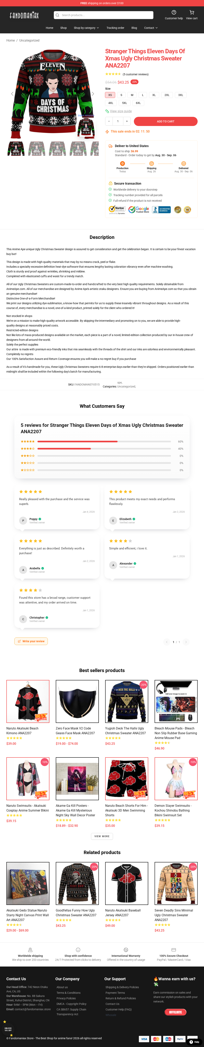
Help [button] (196, 1042)
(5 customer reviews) (136, 74)
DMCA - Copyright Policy (71, 1003)
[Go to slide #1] (16, 148)
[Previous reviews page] (166, 642)
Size (108, 88)
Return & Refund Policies (121, 998)
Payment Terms (115, 992)
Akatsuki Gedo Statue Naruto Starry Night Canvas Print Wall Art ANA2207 (27, 915)
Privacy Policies (66, 998)
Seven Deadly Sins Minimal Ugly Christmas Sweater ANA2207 (174, 915)
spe (119, 382)
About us (62, 987)
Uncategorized (29, 40)
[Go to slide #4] (78, 148)
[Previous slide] (12, 94)
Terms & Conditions (68, 992)
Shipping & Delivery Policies (122, 987)
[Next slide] (92, 94)
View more (102, 836)
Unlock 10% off (8, 1029)
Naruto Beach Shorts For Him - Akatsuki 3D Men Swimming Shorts (126, 810)
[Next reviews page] (186, 642)
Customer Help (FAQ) (119, 1009)
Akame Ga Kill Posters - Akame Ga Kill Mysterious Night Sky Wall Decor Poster (75, 810)
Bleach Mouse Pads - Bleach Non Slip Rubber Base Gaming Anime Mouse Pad (176, 733)
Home (10, 40)
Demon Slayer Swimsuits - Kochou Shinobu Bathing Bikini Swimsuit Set (173, 810)
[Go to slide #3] (57, 148)
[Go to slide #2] (36, 148)
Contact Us (112, 1003)
